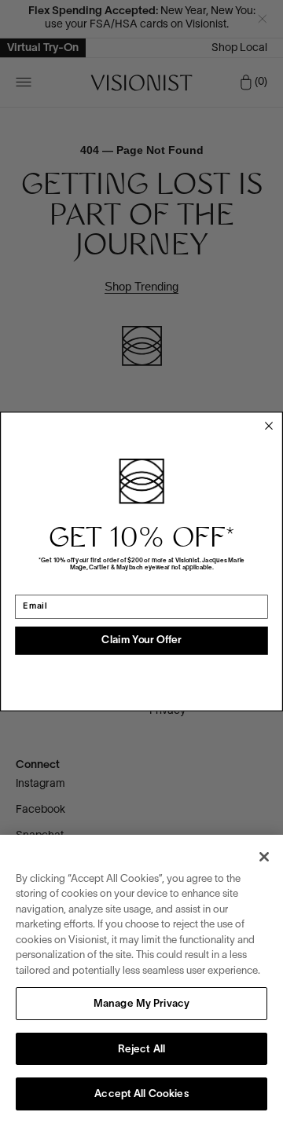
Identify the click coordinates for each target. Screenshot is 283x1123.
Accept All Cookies (141, 1094)
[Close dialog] (268, 425)
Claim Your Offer (141, 641)
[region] (141, 979)
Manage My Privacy (141, 1004)
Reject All (141, 1050)
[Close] (264, 857)
